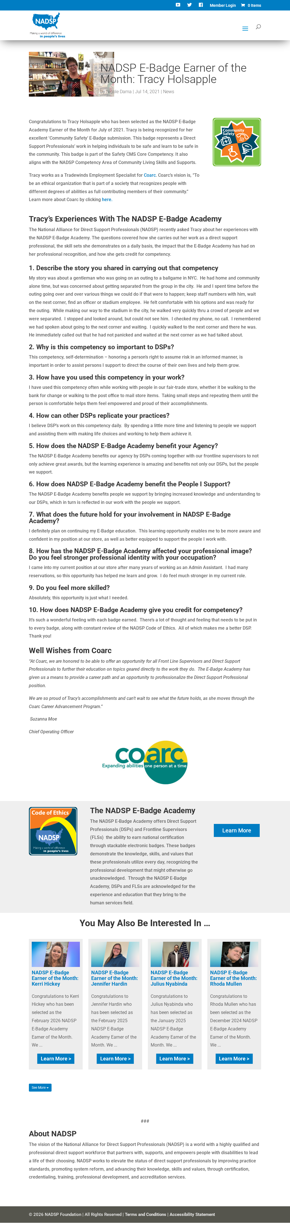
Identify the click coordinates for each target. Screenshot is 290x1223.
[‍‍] (178, 6)
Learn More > (56, 1059)
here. (107, 199)
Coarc (150, 175)
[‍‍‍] (201, 6)
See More (39, 1088)
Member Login (223, 5)
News (168, 91)
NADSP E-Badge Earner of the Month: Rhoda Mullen (233, 978)
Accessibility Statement (192, 1214)
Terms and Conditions (145, 1214)
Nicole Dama (119, 91)
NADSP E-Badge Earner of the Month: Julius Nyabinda (174, 978)
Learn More (236, 830)
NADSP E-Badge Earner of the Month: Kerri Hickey (55, 978)
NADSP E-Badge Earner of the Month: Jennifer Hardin (114, 978)
